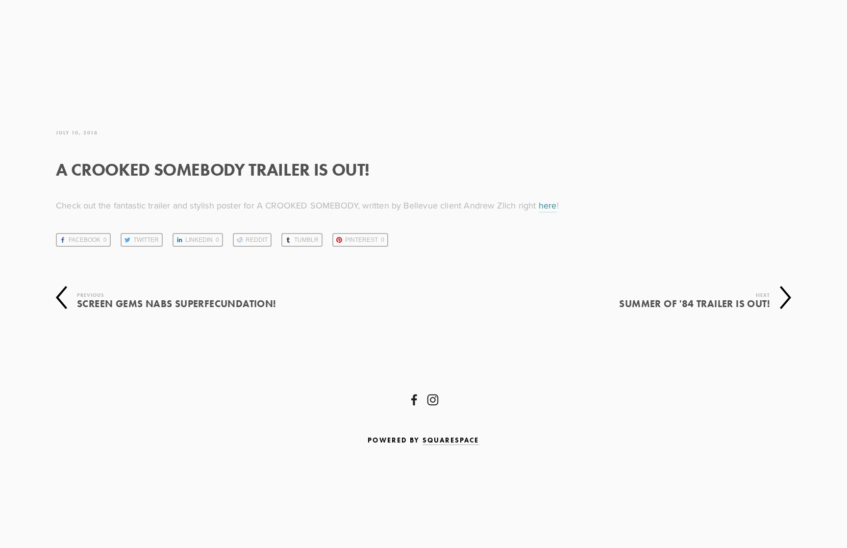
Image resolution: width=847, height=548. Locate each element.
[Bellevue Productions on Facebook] (414, 400)
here (548, 205)
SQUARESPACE (451, 440)
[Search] (147, 48)
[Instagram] (433, 400)
